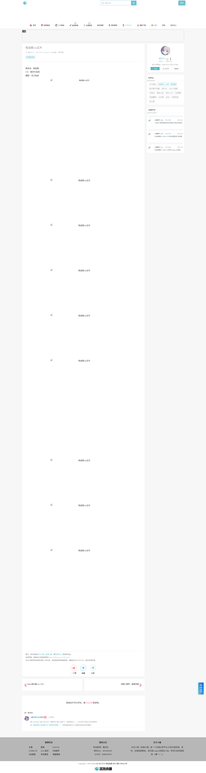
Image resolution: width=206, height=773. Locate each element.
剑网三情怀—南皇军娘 (130, 684)
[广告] (103, 41)
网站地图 (109, 764)
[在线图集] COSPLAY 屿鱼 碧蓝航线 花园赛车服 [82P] (168, 136)
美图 (42, 747)
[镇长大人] (165, 50)
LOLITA (56, 747)
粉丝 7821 (169, 61)
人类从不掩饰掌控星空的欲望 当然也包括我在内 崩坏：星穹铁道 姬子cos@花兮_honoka (168, 123)
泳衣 (167, 97)
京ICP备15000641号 (120, 764)
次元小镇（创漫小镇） (45, 654)
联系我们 (63, 3)
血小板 (151, 101)
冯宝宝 (151, 93)
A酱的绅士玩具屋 (36, 717)
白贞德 (161, 97)
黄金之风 (160, 93)
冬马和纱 (152, 84)
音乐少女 (169, 93)
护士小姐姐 (173, 88)
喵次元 (105, 747)
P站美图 (32, 754)
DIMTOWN (107, 754)
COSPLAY (30, 57)
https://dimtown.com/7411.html (59, 657)
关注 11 (161, 61)
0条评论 (61, 52)
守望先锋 (175, 97)
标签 (69, 3)
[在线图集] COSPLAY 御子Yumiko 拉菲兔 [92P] (167, 150)
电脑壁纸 (56, 754)
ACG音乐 (45, 751)
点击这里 (89, 703)
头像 (31, 747)
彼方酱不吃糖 (154, 88)
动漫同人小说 (164, 84)
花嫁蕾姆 (152, 97)
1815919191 (107, 751)
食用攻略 (55, 3)
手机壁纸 (44, 754)
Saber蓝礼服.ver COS (35, 684)
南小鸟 (164, 88)
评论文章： (163, 120)
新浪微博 (46, 3)
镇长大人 (31, 52)
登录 (181, 3)
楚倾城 (173, 84)
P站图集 (178, 93)
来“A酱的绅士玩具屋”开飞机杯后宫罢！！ (45, 725)
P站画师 (56, 751)
